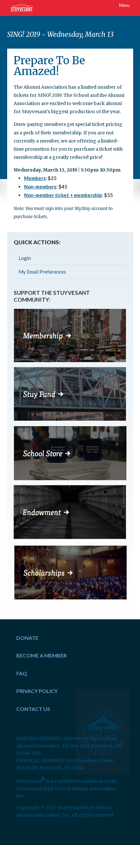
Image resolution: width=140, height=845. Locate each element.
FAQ (21, 673)
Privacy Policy (37, 691)
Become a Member (41, 655)
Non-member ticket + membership (63, 195)
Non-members (40, 186)
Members (35, 178)
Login (25, 258)
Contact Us (33, 709)
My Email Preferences (42, 272)
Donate (27, 638)
